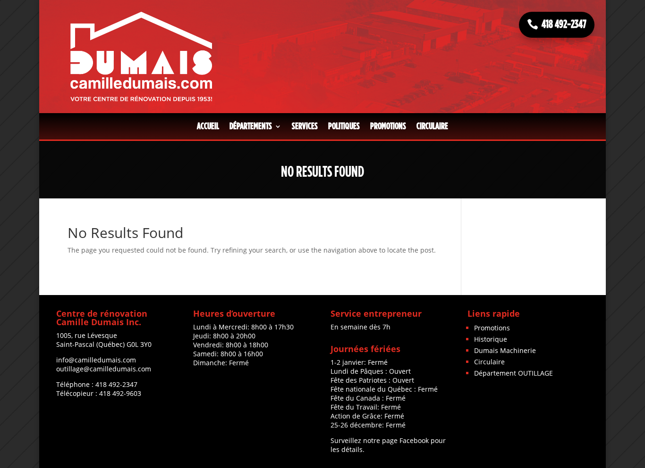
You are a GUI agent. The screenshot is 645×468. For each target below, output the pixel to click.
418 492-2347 (564, 24)
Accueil (208, 126)
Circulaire (432, 126)
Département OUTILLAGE (513, 373)
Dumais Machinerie (505, 350)
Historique (490, 339)
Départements (250, 126)
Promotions (388, 126)
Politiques (344, 126)
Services (305, 126)
